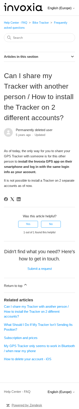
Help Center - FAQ (15, 22)
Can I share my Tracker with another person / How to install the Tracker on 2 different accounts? (36, 311)
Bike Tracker (40, 22)
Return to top (13, 286)
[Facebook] (6, 199)
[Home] (23, 10)
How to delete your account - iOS (27, 359)
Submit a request (39, 268)
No (51, 224)
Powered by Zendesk (27, 405)
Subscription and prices (21, 338)
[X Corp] (12, 199)
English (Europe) (60, 8)
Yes (28, 224)
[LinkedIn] (19, 199)
